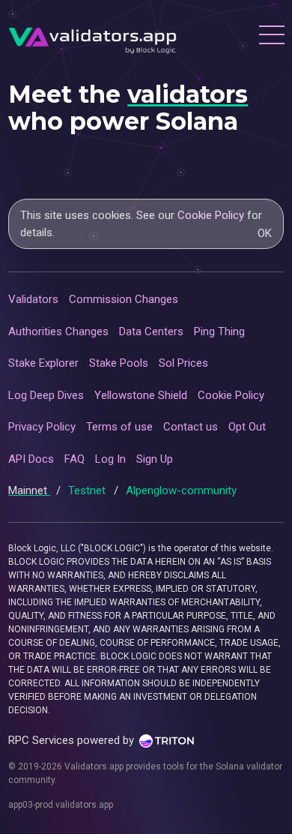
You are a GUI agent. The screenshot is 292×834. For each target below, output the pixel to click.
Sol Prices (183, 363)
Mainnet (29, 490)
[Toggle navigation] (271, 36)
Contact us (190, 427)
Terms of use (119, 427)
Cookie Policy (210, 215)
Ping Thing (219, 331)
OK (265, 233)
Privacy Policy (42, 427)
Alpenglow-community (181, 490)
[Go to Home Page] (92, 37)
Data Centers (151, 331)
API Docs (31, 459)
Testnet (88, 490)
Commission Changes (123, 299)
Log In (110, 459)
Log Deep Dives (46, 395)
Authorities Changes (58, 331)
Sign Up (154, 459)
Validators (33, 299)
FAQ (74, 459)
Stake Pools (118, 363)
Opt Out (247, 427)
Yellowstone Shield (140, 395)
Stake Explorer (43, 363)
